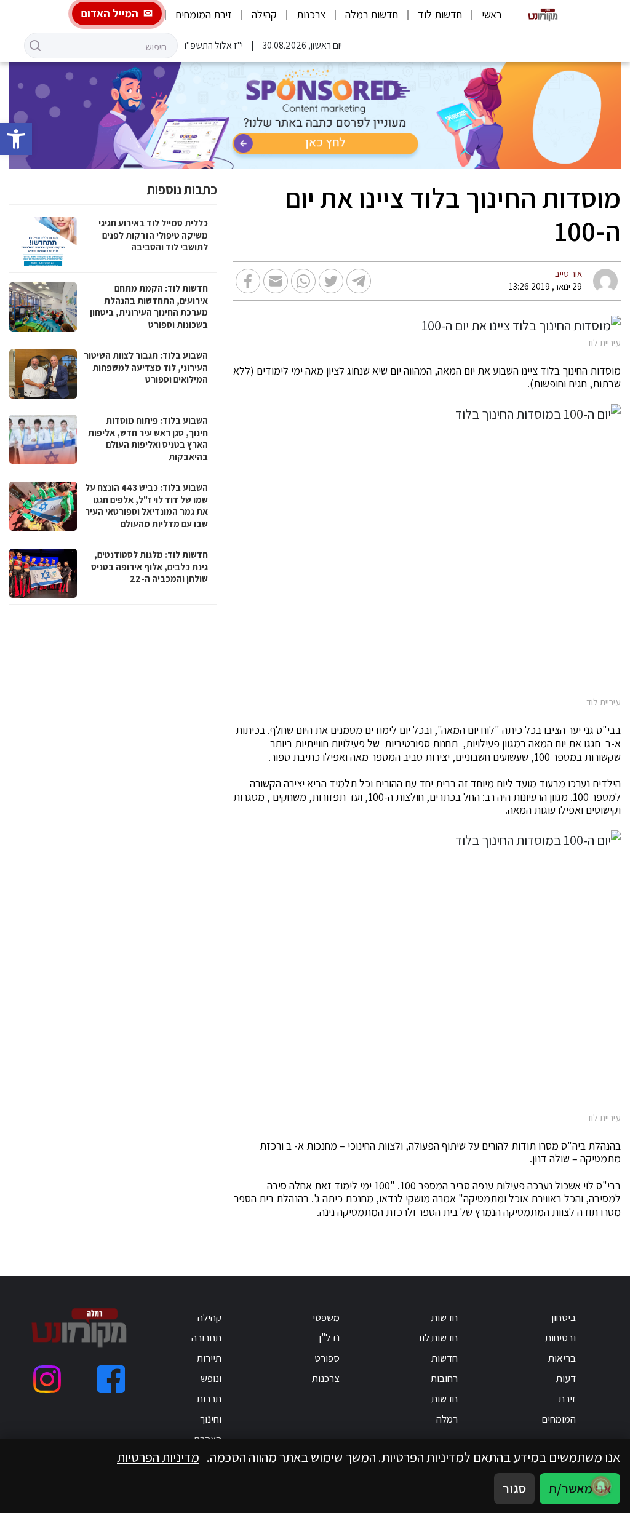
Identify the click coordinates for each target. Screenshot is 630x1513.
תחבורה (206, 1337)
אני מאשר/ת (580, 1488)
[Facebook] (111, 1379)
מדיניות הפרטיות (158, 1457)
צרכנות (311, 14)
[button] (16, 139)
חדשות (444, 1317)
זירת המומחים (203, 14)
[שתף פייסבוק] (248, 281)
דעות (566, 1378)
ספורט (327, 1358)
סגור (514, 1488)
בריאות (562, 1358)
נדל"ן (329, 1337)
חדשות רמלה (371, 14)
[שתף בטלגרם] (358, 281)
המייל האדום (109, 13)
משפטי (326, 1317)
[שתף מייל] (275, 281)
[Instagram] (47, 1379)
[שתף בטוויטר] (331, 281)
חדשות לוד (440, 14)
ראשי (491, 14)
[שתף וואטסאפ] (303, 281)
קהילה (264, 14)
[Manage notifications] (601, 1486)
